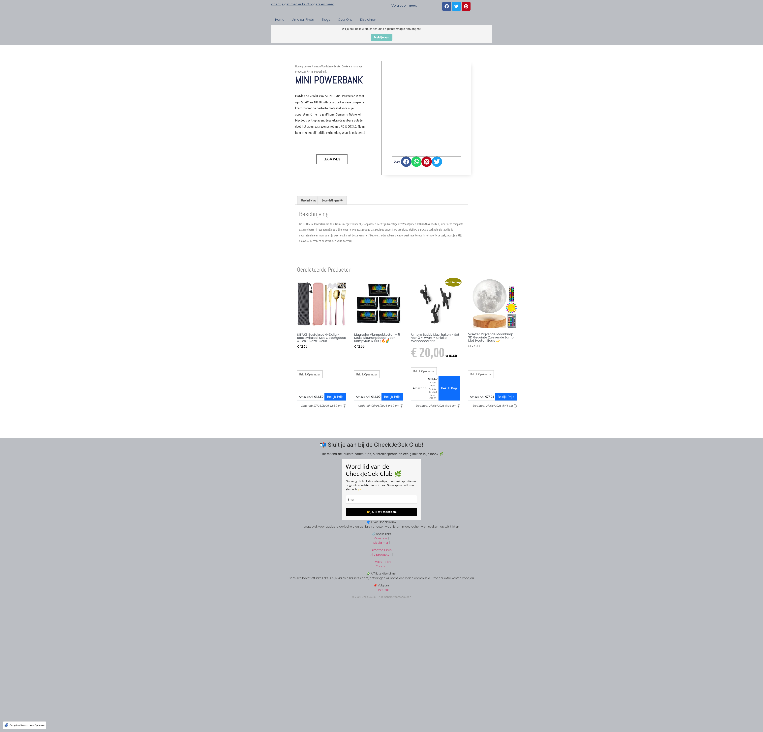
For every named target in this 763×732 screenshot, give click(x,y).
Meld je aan (381, 37)
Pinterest (381, 590)
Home (279, 19)
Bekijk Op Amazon (309, 374)
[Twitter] (456, 6)
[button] (406, 162)
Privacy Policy (381, 562)
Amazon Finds (303, 19)
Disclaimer (368, 19)
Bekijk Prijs (332, 159)
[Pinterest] (466, 6)
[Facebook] (446, 6)
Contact (381, 566)
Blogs (326, 19)
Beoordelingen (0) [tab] (332, 200)
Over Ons (345, 19)
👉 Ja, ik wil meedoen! (381, 512)
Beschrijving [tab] (308, 200)
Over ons (380, 538)
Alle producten (381, 555)
